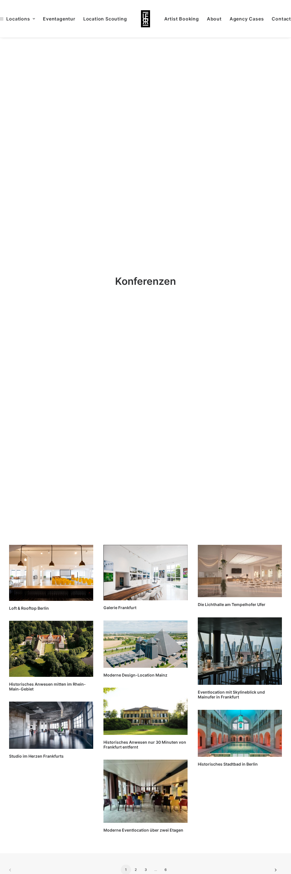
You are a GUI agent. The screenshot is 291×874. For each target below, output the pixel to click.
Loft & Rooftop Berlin (29, 608)
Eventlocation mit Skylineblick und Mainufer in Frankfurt (231, 694)
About (214, 19)
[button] (51, 573)
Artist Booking (181, 19)
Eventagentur (59, 19)
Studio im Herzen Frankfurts (36, 756)
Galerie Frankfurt (119, 607)
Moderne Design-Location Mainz (135, 675)
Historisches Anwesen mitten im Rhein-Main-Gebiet (47, 686)
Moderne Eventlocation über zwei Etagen (143, 830)
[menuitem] (59, 19)
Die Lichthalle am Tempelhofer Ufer (231, 604)
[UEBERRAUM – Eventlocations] (145, 18)
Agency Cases (247, 19)
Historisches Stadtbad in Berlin (228, 764)
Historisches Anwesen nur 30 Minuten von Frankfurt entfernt (144, 744)
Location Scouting (105, 19)
